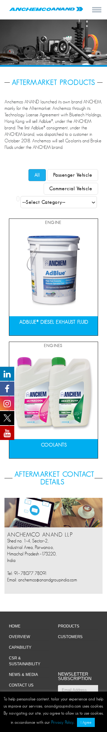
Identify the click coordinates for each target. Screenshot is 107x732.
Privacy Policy (62, 722)
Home (15, 626)
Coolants (54, 445)
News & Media (23, 674)
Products (68, 626)
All (37, 175)
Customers (70, 637)
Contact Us (21, 685)
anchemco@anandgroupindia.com (47, 580)
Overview (19, 637)
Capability (20, 647)
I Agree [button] (86, 722)
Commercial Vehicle (70, 188)
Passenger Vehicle (72, 175)
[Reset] (18, 198)
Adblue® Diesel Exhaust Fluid (54, 322)
